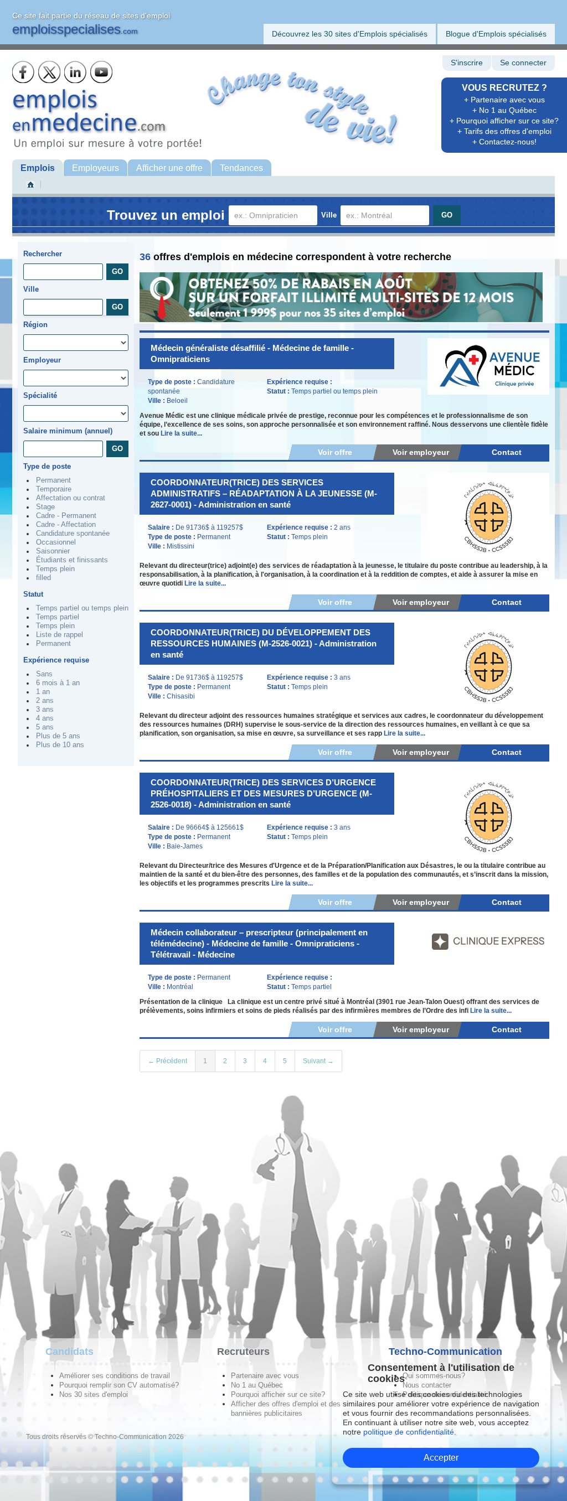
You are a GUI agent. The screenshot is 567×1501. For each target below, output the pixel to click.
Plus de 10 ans (60, 745)
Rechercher (42, 254)
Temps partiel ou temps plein (82, 608)
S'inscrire (467, 63)
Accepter (441, 1457)
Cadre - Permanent (66, 516)
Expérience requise (56, 660)
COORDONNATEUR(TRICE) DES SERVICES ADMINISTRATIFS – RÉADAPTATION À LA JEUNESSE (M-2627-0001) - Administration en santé (264, 493)
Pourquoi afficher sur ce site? (278, 1394)
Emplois (37, 168)
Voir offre (335, 452)
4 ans (45, 718)
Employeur (42, 360)
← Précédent (167, 1061)
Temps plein (55, 569)
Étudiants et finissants (72, 560)
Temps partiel (57, 617)
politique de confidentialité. (409, 1431)
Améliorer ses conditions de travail (114, 1375)
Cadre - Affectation (66, 525)
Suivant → (318, 1061)
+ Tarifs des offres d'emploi (504, 131)
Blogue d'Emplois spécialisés (496, 33)
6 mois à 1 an (58, 683)
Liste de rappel (59, 635)
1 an (43, 692)
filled (43, 578)
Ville (329, 215)
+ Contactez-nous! (504, 141)
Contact (507, 452)
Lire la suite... (181, 433)
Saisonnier (53, 551)
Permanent (53, 480)
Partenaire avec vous (265, 1375)
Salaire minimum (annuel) (67, 431)
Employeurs (95, 168)
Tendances (241, 168)
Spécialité (40, 395)
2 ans (45, 701)
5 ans (45, 727)
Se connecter (523, 63)
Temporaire (53, 489)
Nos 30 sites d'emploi (93, 1394)
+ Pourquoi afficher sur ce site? (504, 120)
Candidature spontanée (73, 533)
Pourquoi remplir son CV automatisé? (119, 1385)
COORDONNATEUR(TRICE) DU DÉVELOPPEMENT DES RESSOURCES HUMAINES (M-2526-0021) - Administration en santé (264, 643)
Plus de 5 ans (58, 736)
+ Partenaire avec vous (504, 99)
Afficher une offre (169, 168)
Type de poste (47, 466)
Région (35, 324)
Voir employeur (421, 452)
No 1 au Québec (257, 1385)
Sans (44, 674)
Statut (33, 594)
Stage (45, 507)
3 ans (45, 709)
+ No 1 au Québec (504, 110)
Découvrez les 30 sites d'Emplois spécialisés (349, 33)
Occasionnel (56, 542)
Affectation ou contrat (70, 498)
